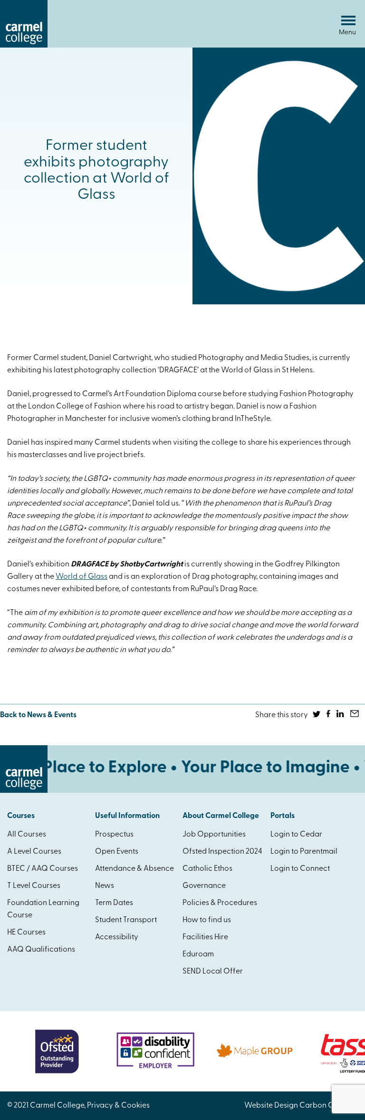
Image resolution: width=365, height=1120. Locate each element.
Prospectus (114, 834)
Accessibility (116, 937)
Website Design (271, 1106)
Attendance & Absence (134, 869)
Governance (204, 886)
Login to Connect (300, 869)
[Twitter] (317, 715)
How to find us (206, 920)
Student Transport (126, 920)
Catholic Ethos (207, 869)
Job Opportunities (214, 834)
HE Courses (26, 932)
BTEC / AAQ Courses (42, 869)
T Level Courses (33, 886)
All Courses (26, 834)
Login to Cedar (296, 834)
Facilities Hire (205, 937)
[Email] (355, 715)
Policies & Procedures (219, 903)
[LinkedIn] (341, 715)
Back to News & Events (38, 715)
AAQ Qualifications (41, 950)
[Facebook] (329, 715)
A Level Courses (34, 852)
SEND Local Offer (212, 971)
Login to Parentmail (303, 852)
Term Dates (114, 903)
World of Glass (81, 577)
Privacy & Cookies (118, 1106)
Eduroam (198, 954)
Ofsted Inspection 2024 (222, 852)
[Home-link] (24, 45)
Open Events (116, 852)
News (104, 886)
